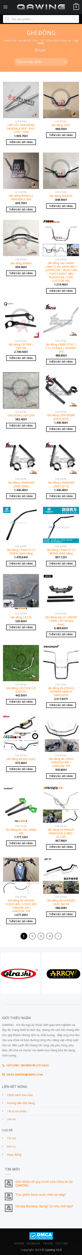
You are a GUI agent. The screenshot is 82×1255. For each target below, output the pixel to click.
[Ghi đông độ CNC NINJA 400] (21, 805)
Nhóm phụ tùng (28, 40)
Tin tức (11, 1138)
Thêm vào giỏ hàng (21, 142)
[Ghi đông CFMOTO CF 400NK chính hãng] (61, 525)
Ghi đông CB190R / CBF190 (21, 346)
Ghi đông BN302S (61, 196)
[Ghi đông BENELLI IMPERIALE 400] (21, 171)
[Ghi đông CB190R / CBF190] (21, 319)
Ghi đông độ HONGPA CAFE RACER (61, 902)
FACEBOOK (33, 1243)
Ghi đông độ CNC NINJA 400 (21, 831)
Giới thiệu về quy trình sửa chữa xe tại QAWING (44, 1183)
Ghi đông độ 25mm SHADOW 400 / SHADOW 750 (61, 762)
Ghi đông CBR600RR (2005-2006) (21, 484)
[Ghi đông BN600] (21, 238)
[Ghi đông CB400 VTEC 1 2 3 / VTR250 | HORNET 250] (61, 319)
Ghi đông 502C (61, 125)
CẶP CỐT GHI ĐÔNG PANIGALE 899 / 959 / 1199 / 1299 (21, 128)
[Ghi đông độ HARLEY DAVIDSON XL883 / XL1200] (61, 805)
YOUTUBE (61, 1243)
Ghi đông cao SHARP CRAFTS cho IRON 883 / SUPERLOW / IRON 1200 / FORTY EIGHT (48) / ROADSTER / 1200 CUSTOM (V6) (61, 272)
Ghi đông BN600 (21, 263)
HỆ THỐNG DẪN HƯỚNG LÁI (56, 40)
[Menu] (5, 7)
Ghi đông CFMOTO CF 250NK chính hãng (21, 551)
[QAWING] (41, 7)
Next (75, 973)
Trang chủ (10, 40)
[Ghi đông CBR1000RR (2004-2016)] (61, 390)
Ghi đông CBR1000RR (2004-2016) (61, 416)
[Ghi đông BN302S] (61, 171)
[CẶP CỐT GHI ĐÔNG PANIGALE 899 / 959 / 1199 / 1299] (21, 100)
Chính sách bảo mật (20, 1095)
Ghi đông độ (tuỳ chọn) (21, 759)
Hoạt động (14, 1154)
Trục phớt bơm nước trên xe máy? (40, 1195)
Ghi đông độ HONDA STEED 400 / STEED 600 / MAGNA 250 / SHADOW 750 (21, 906)
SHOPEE (19, 1243)
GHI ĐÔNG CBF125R (21, 415)
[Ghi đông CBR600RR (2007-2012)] (61, 457)
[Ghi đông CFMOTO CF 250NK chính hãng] (21, 525)
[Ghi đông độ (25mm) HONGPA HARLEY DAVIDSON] (61, 663)
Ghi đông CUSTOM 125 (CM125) (21, 689)
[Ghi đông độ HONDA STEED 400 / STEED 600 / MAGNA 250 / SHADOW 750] (21, 875)
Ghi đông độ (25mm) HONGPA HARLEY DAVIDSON (61, 691)
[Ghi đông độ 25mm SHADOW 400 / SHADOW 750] (61, 734)
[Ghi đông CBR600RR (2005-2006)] (21, 457)
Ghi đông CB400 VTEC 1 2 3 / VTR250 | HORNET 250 (61, 348)
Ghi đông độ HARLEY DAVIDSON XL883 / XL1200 (61, 833)
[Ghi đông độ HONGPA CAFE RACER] (61, 875)
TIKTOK (48, 1243)
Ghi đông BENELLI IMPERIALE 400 (21, 197)
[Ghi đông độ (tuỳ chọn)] (21, 734)
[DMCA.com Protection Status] (41, 1235)
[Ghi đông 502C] (61, 100)
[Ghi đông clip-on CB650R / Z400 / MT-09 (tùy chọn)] (61, 592)
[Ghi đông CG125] (21, 592)
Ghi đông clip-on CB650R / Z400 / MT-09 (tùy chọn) (61, 620)
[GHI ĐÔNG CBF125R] (21, 390)
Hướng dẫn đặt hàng (21, 1103)
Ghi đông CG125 (21, 617)
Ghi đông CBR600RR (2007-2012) (61, 484)
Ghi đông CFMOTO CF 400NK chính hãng (61, 551)
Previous (5, 973)
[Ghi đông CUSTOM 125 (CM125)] (21, 663)
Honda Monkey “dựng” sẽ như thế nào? (44, 1206)
